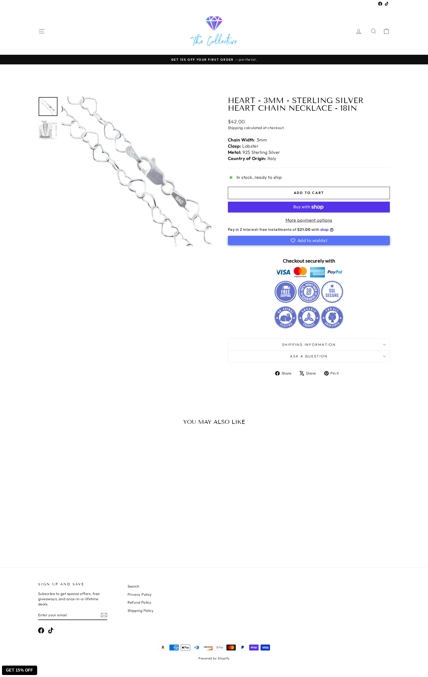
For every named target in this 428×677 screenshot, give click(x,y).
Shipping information (309, 344)
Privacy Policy (140, 594)
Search (133, 586)
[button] (309, 240)
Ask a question (308, 356)
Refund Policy (140, 602)
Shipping (235, 127)
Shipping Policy (141, 610)
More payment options (309, 220)
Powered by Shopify (213, 658)
